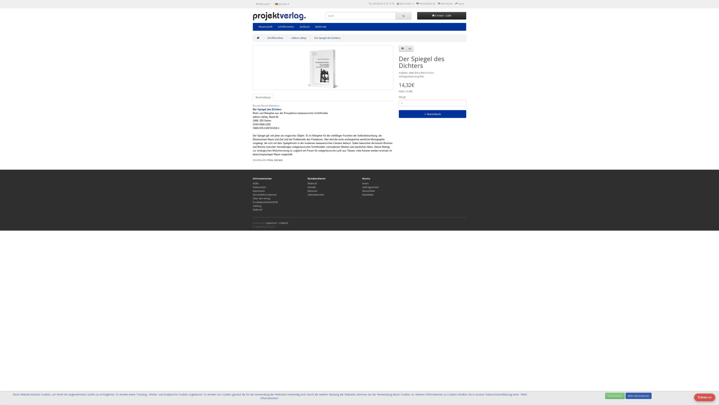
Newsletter (368, 194)
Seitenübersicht (316, 194)
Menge (402, 97)
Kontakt (312, 187)
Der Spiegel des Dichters (327, 38)
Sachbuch (305, 26)
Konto (365, 183)
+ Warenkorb (432, 114)
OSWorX (283, 223)
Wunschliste (368, 191)
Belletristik (320, 26)
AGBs (256, 183)
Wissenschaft (265, 26)
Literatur (278, 160)
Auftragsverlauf (370, 187)
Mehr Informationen (638, 396)
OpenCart (271, 223)
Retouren (312, 191)
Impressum (259, 191)
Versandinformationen (265, 194)
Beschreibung (263, 97)
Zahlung (257, 206)
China (270, 160)
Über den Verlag (261, 198)
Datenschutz (259, 187)
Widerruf (257, 209)
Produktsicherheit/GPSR (265, 202)
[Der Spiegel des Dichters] (323, 67)
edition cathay (298, 38)
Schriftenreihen (286, 26)
